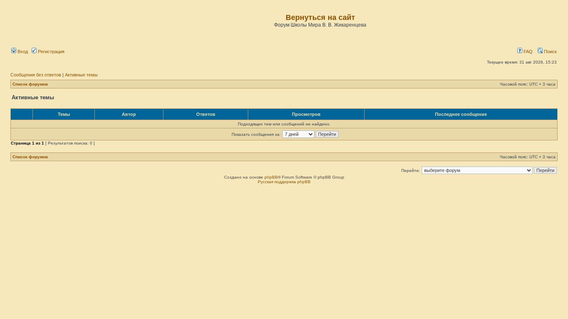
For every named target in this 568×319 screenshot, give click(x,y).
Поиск (550, 51)
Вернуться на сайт (320, 17)
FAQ (527, 51)
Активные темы (81, 74)
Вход (22, 51)
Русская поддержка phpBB (284, 181)
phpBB (271, 177)
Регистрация (50, 51)
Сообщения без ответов (35, 74)
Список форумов (30, 84)
